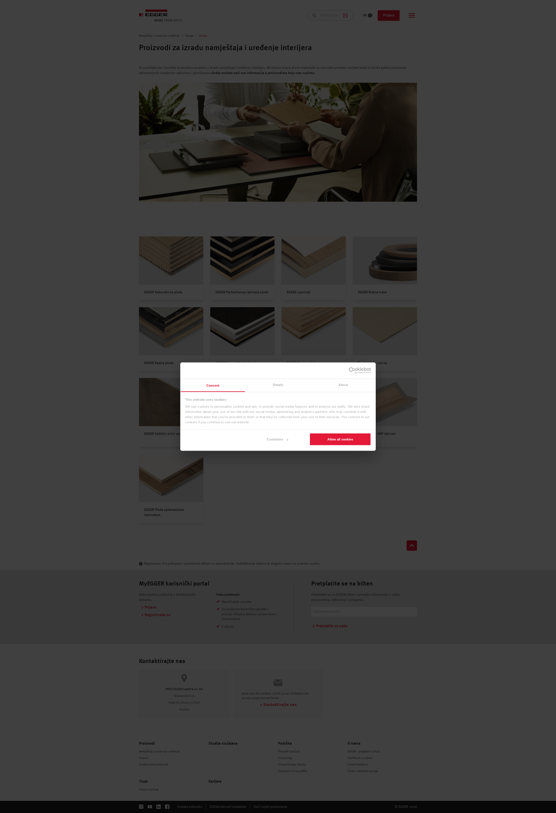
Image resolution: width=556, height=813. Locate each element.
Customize (275, 439)
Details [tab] (278, 384)
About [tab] (343, 384)
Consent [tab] (212, 385)
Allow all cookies (340, 439)
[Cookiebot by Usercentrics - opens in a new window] (352, 370)
